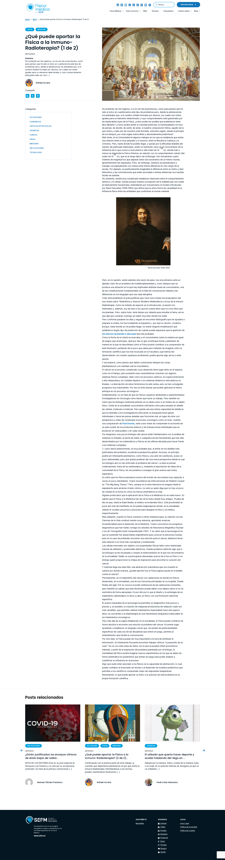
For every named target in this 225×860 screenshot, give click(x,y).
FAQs (145, 11)
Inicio (27, 19)
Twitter (162, 827)
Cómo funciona (132, 11)
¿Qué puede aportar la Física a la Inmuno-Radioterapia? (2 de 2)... (106, 756)
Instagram (163, 834)
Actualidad (92, 746)
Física (29, 29)
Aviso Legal (184, 823)
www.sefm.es (39, 836)
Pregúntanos (187, 5)
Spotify (163, 852)
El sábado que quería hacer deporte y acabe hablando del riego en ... (169, 756)
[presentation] (23, 750)
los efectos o (119, 334)
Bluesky (164, 848)
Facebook (164, 838)
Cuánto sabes (183, 11)
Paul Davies (128, 423)
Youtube (163, 830)
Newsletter (140, 823)
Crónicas (151, 746)
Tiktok (162, 841)
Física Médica (115, 11)
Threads (163, 845)
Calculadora (168, 11)
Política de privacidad (188, 827)
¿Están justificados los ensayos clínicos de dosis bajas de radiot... (51, 756)
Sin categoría (33, 746)
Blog (196, 11)
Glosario (155, 11)
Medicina (42, 29)
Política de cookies (187, 830)
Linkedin (163, 823)
